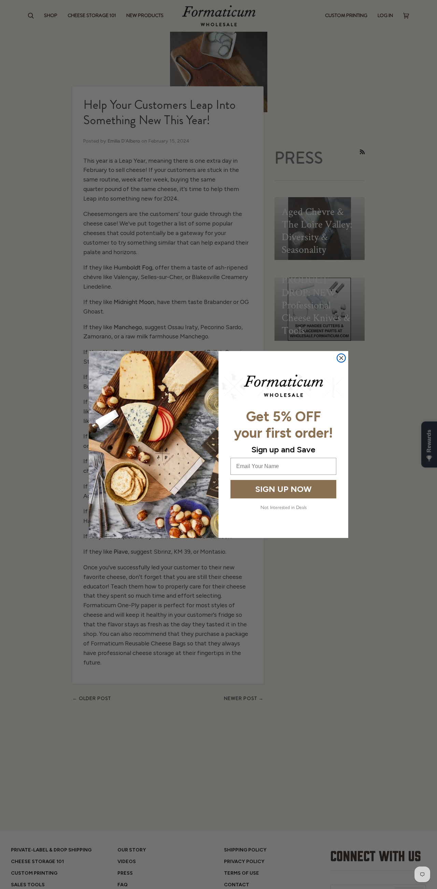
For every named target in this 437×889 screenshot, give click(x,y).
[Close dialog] (341, 358)
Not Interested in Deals (283, 507)
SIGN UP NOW (283, 489)
